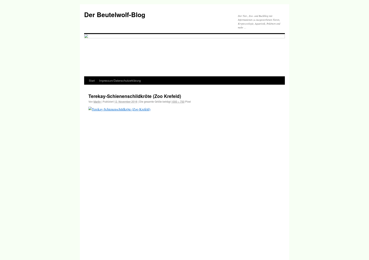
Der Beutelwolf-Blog (114, 14)
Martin (97, 101)
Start (92, 80)
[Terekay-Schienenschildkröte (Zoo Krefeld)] (184, 179)
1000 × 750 (177, 101)
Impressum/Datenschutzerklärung (120, 80)
